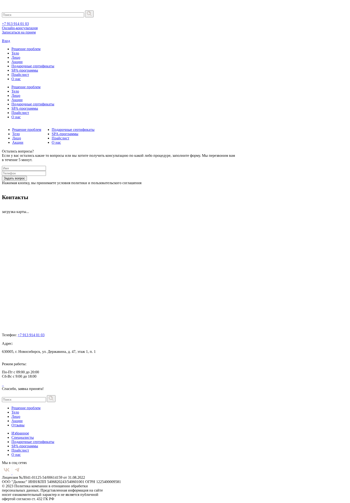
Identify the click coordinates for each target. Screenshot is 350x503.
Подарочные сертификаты (32, 66)
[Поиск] (89, 13)
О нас (16, 79)
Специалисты (22, 437)
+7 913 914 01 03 (15, 24)
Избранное (20, 433)
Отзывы (18, 425)
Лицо (15, 57)
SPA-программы (24, 70)
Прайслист (20, 75)
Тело (15, 53)
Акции (17, 62)
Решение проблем (25, 49)
